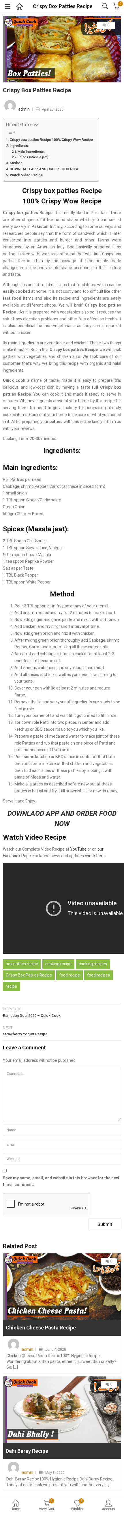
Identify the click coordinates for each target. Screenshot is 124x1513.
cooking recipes (93, 964)
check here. (95, 855)
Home (15, 1509)
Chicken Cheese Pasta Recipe (41, 1328)
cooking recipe (58, 964)
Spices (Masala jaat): (33, 157)
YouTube (78, 849)
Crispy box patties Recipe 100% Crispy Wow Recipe (51, 139)
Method (16, 163)
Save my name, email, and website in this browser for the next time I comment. (61, 1181)
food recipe (69, 975)
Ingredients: (19, 145)
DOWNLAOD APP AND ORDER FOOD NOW (44, 169)
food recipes (98, 975)
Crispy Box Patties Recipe (29, 975)
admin (24, 109)
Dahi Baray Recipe (27, 1451)
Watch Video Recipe (26, 175)
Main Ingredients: (31, 152)
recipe (11, 986)
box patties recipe (22, 964)
